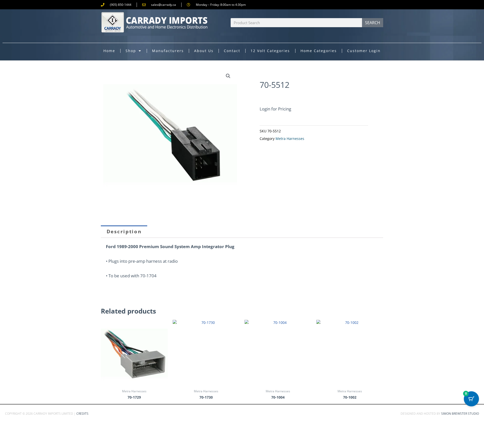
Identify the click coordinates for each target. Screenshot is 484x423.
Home (109, 50)
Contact (232, 50)
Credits (82, 413)
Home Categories (318, 50)
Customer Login (364, 50)
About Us (204, 50)
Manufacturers (168, 50)
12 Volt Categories (270, 50)
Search (372, 22)
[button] (228, 76)
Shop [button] (131, 50)
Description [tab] (124, 231)
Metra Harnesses (290, 138)
